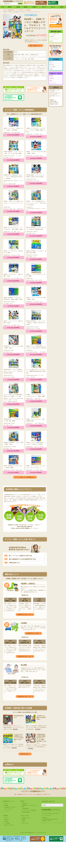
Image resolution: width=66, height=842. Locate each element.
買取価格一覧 (24, 803)
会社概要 (61, 6)
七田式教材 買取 (25, 808)
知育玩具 (51, 41)
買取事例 (25, 6)
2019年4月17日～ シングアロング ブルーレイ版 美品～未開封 (13, 420)
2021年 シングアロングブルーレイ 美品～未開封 (35, 275)
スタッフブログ (53, 83)
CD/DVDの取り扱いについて (19, 716)
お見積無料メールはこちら (42, 3)
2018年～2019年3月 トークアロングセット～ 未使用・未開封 (13, 466)
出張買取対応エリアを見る (33, 633)
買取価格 (18, 6)
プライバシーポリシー (8, 808)
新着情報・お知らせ (26, 817)
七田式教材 (52, 36)
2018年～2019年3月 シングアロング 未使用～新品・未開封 (36, 251)
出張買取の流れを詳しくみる (24, 656)
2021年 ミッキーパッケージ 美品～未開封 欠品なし (13, 321)
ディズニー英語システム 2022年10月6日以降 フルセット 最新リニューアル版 (13, 395)
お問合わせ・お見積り (8, 825)
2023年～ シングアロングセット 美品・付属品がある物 (35, 420)
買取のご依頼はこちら (35, 45)
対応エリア (44, 6)
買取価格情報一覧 (10, 9)
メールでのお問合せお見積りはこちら (35, 838)
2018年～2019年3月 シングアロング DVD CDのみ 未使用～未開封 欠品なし (13, 298)
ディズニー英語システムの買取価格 (23, 9)
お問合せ (51, 69)
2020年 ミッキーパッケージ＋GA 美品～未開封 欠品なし (36, 152)
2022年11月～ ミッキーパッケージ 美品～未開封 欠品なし (13, 347)
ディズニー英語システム (54, 33)
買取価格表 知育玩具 (26, 812)
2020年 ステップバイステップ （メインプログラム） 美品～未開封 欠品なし (13, 228)
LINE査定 (6, 821)
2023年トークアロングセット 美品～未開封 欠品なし (13, 275)
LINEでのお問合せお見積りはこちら (55, 838)
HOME (4, 9)
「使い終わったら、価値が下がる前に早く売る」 (41, 717)
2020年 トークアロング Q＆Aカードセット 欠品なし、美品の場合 (13, 129)
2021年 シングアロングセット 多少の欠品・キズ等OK (13, 251)
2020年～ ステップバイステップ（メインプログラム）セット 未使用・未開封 (35, 395)
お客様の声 (52, 78)
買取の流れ (52, 64)
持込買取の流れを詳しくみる (24, 696)
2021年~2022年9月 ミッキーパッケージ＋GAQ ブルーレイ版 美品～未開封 (13, 152)
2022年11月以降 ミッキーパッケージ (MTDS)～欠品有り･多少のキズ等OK (35, 175)
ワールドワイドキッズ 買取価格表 (29, 810)
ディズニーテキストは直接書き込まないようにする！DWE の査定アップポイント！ (19, 738)
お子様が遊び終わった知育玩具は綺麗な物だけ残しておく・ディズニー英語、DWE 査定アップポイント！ (41, 739)
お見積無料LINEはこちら (54, 3)
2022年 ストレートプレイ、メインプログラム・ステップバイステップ (35, 466)
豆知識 (51, 80)
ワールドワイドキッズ (54, 38)
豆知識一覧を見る (24, 754)
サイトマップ (7, 810)
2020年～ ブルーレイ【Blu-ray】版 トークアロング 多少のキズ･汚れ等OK (36, 443)
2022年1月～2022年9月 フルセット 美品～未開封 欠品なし (13, 443)
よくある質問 (52, 66)
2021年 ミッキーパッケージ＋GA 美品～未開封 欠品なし (36, 298)
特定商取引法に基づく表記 (9, 807)
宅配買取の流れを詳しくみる (24, 614)
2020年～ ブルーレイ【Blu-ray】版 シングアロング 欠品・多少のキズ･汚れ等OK (36, 347)
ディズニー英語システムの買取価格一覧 (24, 477)
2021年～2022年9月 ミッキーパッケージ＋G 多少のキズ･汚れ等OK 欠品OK (36, 228)
